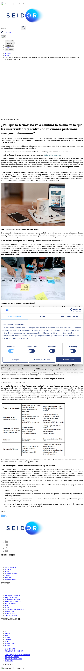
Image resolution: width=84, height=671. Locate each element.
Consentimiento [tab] (14, 316)
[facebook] (1, 516)
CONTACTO (10, 649)
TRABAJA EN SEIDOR (14, 651)
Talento (7, 47)
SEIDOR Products (11, 615)
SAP (7, 631)
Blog (7, 55)
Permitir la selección (42, 360)
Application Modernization (14, 609)
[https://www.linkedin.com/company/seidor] (6, 543)
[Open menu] (3, 37)
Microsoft (8, 633)
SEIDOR (9, 50)
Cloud (7, 607)
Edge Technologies (11, 597)
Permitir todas (68, 360)
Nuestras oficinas (11, 573)
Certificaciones (10, 579)
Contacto (8, 32)
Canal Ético (9, 661)
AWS (7, 641)
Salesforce (8, 639)
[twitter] (6, 516)
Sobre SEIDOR (10, 567)
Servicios (9, 41)
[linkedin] (3, 516)
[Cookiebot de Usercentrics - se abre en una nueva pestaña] (71, 310)
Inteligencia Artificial (12, 595)
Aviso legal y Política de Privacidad (17, 655)
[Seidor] (25, 15)
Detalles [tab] (42, 316)
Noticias (8, 569)
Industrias (9, 43)
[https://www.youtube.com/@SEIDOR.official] (6, 551)
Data (7, 605)
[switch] (32, 351)
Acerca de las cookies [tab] (69, 316)
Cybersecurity (10, 613)
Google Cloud (10, 643)
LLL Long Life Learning (52, 155)
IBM (7, 635)
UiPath (7, 645)
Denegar (15, 360)
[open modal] (2, 2)
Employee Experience (12, 601)
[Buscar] (23, 28)
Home (8, 53)
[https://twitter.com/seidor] (6, 548)
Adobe (7, 637)
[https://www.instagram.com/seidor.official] (6, 546)
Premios (8, 577)
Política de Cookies (12, 657)
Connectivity (9, 611)
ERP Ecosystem (10, 603)
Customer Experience (12, 599)
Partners (8, 45)
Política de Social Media (13, 659)
